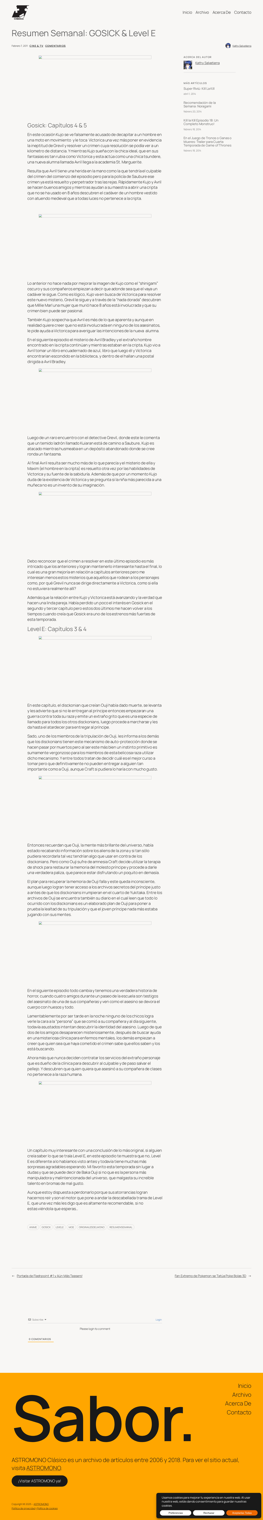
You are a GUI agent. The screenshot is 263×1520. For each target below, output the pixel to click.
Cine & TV (36, 45)
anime (33, 1227)
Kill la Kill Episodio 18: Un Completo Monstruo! (201, 122)
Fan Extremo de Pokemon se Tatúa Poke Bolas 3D (210, 1276)
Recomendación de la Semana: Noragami (200, 104)
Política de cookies (47, 1508)
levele (60, 1227)
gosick (46, 1227)
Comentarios (55, 45)
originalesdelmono (91, 1227)
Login (158, 1319)
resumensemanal (121, 1227)
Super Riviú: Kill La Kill (199, 88)
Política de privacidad (23, 1508)
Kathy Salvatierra (242, 45)
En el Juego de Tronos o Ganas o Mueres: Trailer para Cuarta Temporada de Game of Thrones (208, 141)
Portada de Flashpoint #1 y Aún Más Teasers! (49, 1276)
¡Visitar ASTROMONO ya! (39, 1481)
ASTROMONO (43, 1468)
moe (71, 1227)
